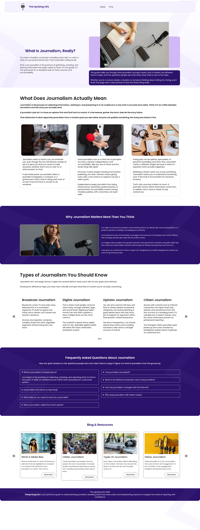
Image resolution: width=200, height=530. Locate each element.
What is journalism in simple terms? (40, 372)
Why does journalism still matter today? (123, 395)
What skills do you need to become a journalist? (46, 397)
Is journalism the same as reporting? (41, 390)
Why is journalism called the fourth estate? (44, 405)
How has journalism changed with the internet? (127, 387)
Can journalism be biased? (117, 372)
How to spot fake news (165, 457)
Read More (56, 477)
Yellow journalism (120, 457)
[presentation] (14, 316)
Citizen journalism (39, 457)
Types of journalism (81, 457)
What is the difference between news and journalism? (130, 380)
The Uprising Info (39, 6)
